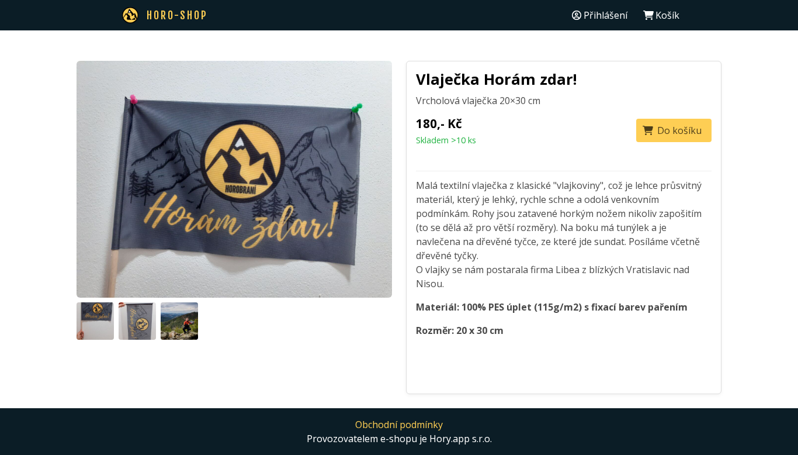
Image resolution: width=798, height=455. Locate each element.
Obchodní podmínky (399, 424)
